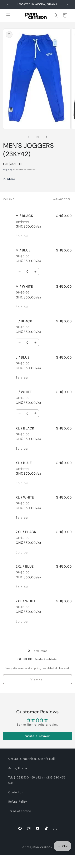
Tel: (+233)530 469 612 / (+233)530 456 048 (36, 780)
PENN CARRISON (42, 847)
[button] (8, 15)
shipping (36, 668)
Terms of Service (19, 811)
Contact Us (15, 792)
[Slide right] (46, 137)
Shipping (7, 169)
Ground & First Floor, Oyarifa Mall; (32, 759)
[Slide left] (28, 137)
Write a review (37, 736)
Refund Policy (17, 801)
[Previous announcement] (7, 4)
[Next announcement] (67, 4)
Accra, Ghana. (18, 768)
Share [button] (11, 179)
